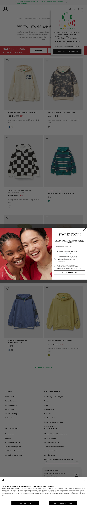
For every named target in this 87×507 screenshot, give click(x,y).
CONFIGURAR (24, 503)
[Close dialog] (84, 229)
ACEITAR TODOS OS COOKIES (63, 503)
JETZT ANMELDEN (69, 272)
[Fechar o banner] (84, 480)
